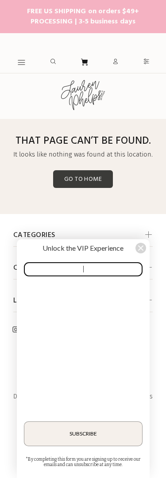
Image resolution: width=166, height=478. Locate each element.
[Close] (140, 248)
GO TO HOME (83, 179)
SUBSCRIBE (83, 433)
